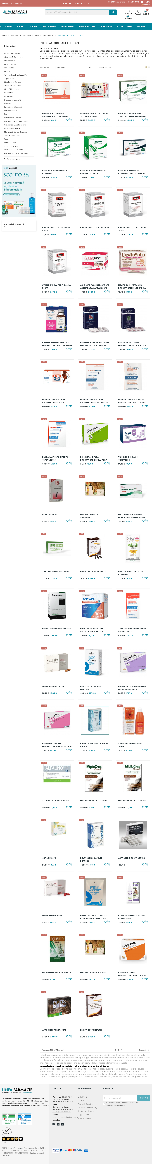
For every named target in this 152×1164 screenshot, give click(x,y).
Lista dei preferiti (14, 224)
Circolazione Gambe (12, 82)
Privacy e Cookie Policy (87, 1108)
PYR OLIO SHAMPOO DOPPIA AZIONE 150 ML (131, 916)
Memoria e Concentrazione (15, 132)
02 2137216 (84, 3)
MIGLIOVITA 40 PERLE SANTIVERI (90, 515)
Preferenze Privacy (86, 1111)
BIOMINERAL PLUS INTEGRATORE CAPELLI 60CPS (132, 974)
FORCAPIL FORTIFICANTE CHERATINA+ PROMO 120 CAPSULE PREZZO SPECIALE (93, 630)
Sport (6, 139)
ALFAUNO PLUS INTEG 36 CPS (55, 801)
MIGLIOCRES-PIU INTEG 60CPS (94, 801)
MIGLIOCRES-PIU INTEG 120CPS (132, 801)
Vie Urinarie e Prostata (13, 150)
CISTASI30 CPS (49, 858)
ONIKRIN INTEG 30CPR (52, 915)
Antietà (7, 71)
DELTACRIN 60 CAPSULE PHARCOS (91, 859)
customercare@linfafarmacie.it (65, 1117)
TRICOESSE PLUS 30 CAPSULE (55, 571)
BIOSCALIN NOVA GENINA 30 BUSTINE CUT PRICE (93, 172)
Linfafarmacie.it (16, 1148)
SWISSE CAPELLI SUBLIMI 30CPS (94, 228)
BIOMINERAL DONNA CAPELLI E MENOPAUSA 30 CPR (132, 687)
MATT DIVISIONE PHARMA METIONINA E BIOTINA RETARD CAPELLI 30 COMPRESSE (132, 516)
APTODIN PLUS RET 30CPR (54, 1030)
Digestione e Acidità (12, 100)
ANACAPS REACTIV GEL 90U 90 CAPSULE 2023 (132, 630)
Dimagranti (8, 96)
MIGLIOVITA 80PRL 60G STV (93, 973)
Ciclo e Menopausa (12, 89)
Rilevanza (74, 67)
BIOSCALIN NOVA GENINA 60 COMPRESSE (55, 172)
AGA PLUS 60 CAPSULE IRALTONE (90, 687)
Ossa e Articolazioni (12, 136)
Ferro (6, 114)
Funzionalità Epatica (12, 118)
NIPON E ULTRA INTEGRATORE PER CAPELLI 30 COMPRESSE (94, 916)
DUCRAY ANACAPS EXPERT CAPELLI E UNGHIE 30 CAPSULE (94, 401)
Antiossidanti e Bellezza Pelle (16, 75)
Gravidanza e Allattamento (15, 125)
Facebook (53, 1124)
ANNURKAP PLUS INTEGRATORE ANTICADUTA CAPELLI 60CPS (94, 286)
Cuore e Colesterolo (12, 86)
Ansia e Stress (10, 64)
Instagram (58, 1125)
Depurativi (8, 93)
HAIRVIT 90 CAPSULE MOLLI (92, 571)
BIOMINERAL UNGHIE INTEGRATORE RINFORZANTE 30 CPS (56, 745)
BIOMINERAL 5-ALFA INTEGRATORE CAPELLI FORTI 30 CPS (93, 459)
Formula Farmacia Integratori (16, 153)
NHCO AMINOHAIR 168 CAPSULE (56, 629)
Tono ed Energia (11, 146)
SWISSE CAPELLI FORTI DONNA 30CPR (56, 286)
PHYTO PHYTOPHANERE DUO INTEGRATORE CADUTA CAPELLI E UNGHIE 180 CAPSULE (57, 344)
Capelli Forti (9, 78)
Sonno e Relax (10, 143)
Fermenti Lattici (10, 111)
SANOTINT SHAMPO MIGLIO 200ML (130, 745)
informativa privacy (117, 1105)
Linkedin (62, 1125)
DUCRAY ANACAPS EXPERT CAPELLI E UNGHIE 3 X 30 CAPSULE (54, 401)
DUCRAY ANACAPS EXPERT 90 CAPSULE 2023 (56, 458)
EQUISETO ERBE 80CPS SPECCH (56, 973)
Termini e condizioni (86, 1104)
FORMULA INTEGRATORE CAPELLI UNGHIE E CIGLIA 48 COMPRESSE (55, 115)
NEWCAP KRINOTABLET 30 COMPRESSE (130, 573)
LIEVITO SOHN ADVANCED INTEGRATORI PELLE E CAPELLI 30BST (132, 287)
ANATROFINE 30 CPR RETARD (131, 858)
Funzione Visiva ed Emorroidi (16, 121)
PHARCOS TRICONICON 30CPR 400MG (94, 745)
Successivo (144, 1050)
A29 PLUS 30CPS (49, 514)
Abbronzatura (9, 61)
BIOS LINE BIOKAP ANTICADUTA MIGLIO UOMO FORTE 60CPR (94, 343)
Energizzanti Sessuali (13, 107)
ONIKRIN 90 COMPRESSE (53, 686)
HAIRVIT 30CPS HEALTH (91, 1030)
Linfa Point (82, 1097)
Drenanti (7, 103)
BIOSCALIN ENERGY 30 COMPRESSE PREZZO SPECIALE (132, 172)
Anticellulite (9, 68)
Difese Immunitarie (12, 54)
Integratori (10, 46)
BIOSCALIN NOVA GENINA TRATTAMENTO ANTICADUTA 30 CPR (132, 115)
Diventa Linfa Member (12, 3)
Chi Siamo (82, 1100)
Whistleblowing (84, 1118)
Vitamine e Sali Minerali (13, 57)
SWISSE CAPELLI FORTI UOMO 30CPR (132, 229)
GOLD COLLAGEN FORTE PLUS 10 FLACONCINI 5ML (94, 114)
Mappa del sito (84, 1115)
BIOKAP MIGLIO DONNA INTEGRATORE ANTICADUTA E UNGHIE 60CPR (132, 344)
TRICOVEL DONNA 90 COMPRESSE (128, 458)
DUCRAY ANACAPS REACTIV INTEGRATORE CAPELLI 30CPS (132, 401)
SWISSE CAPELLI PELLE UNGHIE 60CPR (56, 229)
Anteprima (57, 94)
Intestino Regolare (12, 128)
